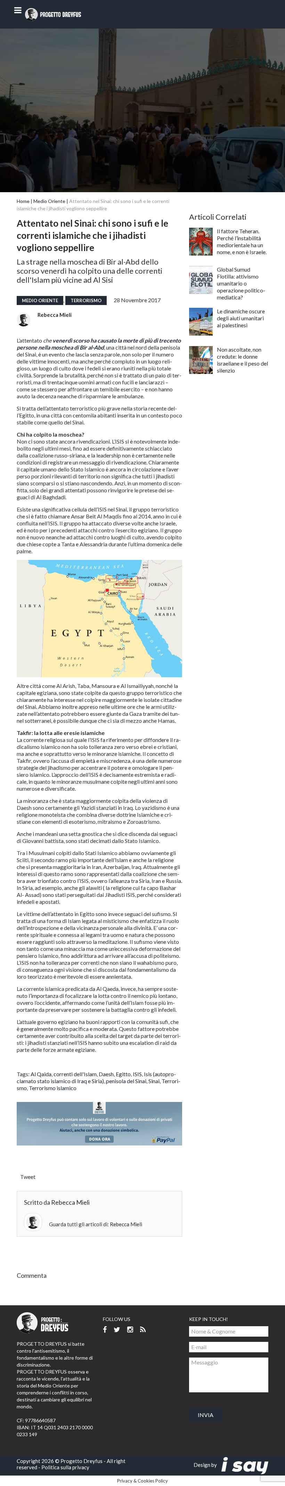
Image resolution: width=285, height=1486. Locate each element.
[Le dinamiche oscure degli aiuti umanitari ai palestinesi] (201, 322)
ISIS (137, 1074)
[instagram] (130, 1330)
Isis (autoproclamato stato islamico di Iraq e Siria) (96, 1077)
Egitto (123, 1074)
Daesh (106, 1074)
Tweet (27, 1176)
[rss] (143, 1330)
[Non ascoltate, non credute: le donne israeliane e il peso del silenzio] (201, 360)
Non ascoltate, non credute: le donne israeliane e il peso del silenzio (242, 360)
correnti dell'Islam (75, 1074)
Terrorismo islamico (52, 1088)
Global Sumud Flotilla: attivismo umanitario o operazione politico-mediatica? (241, 283)
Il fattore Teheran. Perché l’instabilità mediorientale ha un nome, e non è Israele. (242, 241)
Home (23, 201)
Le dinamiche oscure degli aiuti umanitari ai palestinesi (241, 318)
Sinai (154, 1081)
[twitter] (117, 1330)
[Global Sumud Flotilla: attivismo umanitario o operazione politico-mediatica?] (201, 280)
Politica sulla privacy (65, 1467)
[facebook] (105, 1330)
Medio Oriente (49, 201)
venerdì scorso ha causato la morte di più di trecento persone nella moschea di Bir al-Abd (99, 344)
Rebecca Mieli (55, 315)
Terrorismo (86, 300)
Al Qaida (41, 1074)
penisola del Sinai (126, 1081)
